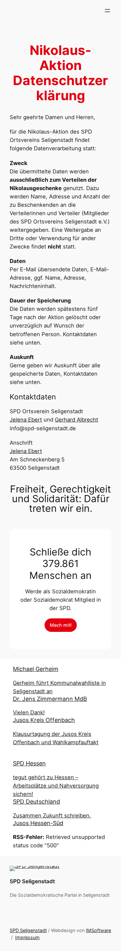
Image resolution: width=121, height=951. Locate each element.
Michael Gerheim (35, 669)
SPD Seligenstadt (32, 881)
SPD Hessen (29, 763)
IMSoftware (98, 930)
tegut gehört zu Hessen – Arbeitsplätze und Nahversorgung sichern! (56, 785)
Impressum (27, 937)
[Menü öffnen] (107, 10)
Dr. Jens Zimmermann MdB (50, 698)
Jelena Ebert (26, 419)
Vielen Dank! (29, 712)
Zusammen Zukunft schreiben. (52, 815)
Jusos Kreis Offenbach (44, 720)
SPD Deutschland (36, 801)
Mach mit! (61, 625)
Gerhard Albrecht (76, 419)
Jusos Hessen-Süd (38, 823)
